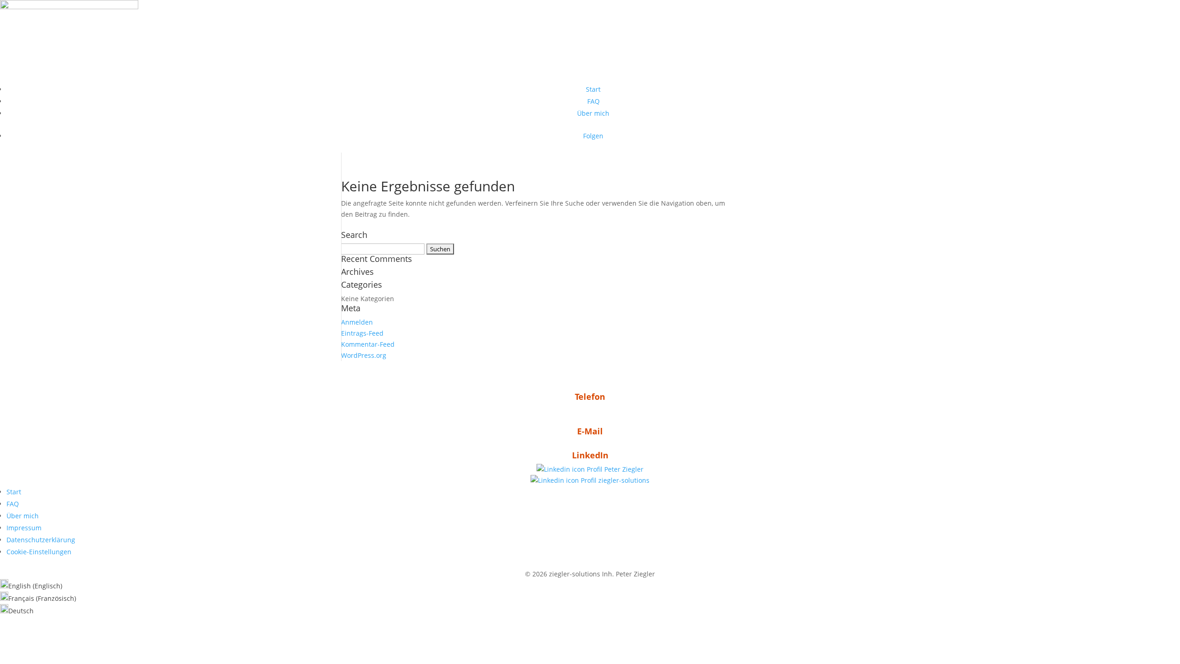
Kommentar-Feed (368, 344)
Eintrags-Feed (362, 333)
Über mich (593, 113)
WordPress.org (363, 355)
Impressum (23, 527)
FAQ (593, 101)
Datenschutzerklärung (40, 539)
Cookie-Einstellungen (38, 551)
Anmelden (357, 322)
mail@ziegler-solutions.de (590, 445)
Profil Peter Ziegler (614, 469)
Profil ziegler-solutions (614, 480)
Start (593, 89)
